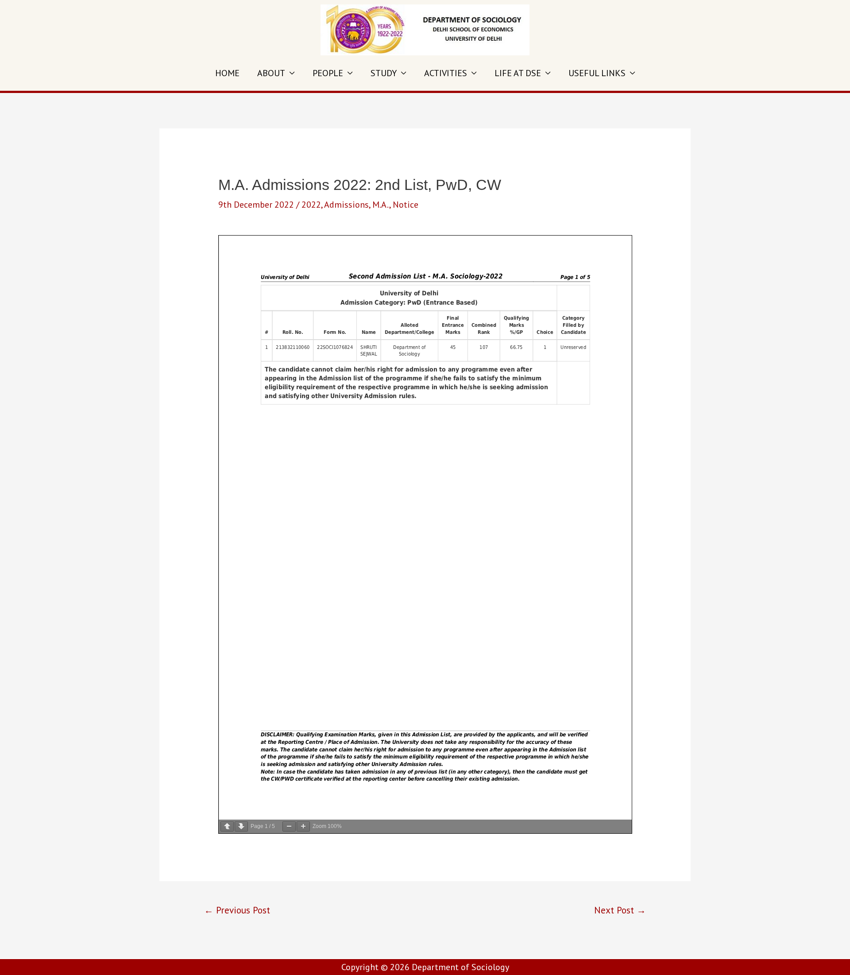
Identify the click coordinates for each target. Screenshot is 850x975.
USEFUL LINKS (597, 73)
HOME (227, 73)
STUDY (384, 73)
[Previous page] (227, 826)
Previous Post (237, 910)
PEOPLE (328, 73)
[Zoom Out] (289, 826)
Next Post (620, 910)
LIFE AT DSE (518, 73)
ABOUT (271, 73)
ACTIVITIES (445, 73)
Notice (405, 204)
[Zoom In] (303, 826)
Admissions (346, 204)
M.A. (380, 204)
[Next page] (241, 826)
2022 (311, 204)
